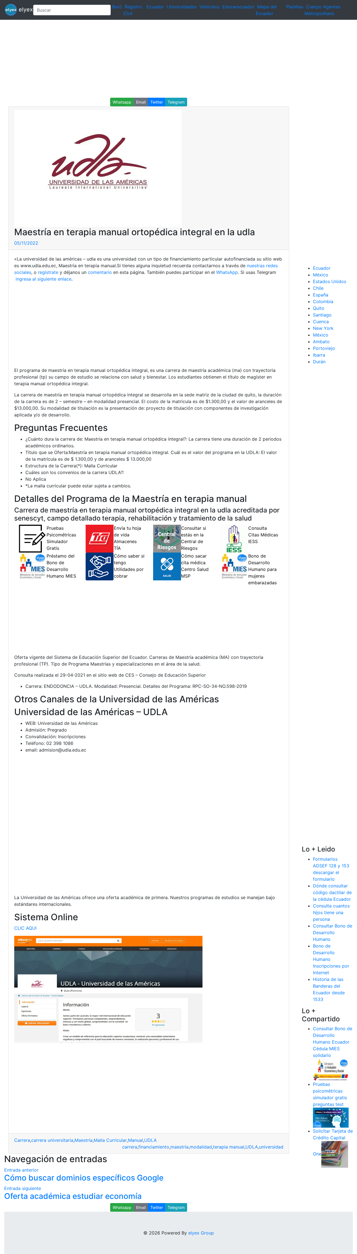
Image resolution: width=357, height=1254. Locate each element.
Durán (319, 361)
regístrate (47, 272)
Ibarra (319, 355)
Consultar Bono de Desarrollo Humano (332, 932)
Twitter (156, 102)
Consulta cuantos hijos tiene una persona (331, 912)
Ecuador (155, 6)
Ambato (321, 341)
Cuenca (321, 321)
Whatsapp (122, 102)
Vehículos (209, 6)
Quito (318, 308)
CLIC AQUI (25, 928)
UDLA (150, 1140)
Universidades (182, 6)
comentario (99, 272)
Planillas (294, 6)
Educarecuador (238, 6)
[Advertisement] (167, 59)
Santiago (322, 315)
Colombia (323, 301)
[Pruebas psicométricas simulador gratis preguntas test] (331, 1117)
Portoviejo (324, 348)
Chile (318, 288)
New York (323, 328)
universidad (271, 1147)
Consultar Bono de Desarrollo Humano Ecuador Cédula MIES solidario (332, 1042)
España (320, 295)
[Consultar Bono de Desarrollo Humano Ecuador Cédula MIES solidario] (331, 1069)
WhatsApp (227, 272)
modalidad (201, 1147)
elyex (23, 9)
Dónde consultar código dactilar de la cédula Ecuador (332, 892)
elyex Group (201, 1233)
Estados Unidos (329, 281)
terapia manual (228, 1147)
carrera (129, 1147)
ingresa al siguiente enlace (42, 279)
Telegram (176, 102)
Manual (135, 1140)
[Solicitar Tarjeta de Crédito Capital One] (334, 1154)
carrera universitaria (52, 1140)
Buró (117, 6)
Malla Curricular (110, 1140)
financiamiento (153, 1147)
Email (141, 102)
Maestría (83, 1140)
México (320, 275)
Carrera (22, 1140)
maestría (179, 1147)
